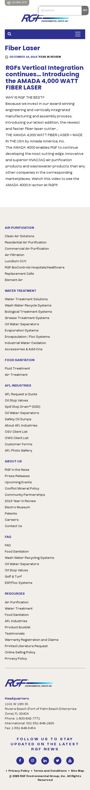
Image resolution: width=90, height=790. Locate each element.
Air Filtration (14, 255)
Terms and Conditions (50, 771)
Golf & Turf (13, 576)
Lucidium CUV (15, 261)
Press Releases (17, 476)
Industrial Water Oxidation (25, 343)
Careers (12, 520)
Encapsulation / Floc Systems (27, 336)
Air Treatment (16, 374)
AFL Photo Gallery (18, 450)
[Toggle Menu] (79, 34)
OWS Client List (17, 438)
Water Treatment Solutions (26, 299)
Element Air (14, 280)
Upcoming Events (18, 482)
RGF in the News (17, 469)
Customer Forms (18, 444)
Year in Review (50, 57)
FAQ (8, 545)
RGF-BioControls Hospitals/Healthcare (35, 267)
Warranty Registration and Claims (32, 640)
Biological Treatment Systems (28, 311)
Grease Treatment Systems (27, 318)
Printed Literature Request (26, 646)
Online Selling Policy (20, 652)
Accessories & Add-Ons (23, 349)
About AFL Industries (21, 425)
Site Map (77, 771)
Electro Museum (17, 507)
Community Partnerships (25, 495)
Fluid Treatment (17, 368)
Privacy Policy (16, 658)
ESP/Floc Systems (18, 583)
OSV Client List (16, 431)
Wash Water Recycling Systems (29, 558)
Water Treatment (19, 608)
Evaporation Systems (22, 330)
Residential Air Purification (26, 242)
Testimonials (15, 633)
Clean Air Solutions (19, 236)
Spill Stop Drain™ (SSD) (22, 406)
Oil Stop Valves (16, 400)
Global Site (19, 2)
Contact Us (13, 526)
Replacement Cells (19, 273)
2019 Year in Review (20, 501)
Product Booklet (17, 627)
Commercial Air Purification (27, 248)
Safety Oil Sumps (18, 419)
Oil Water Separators (22, 324)
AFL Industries (16, 621)
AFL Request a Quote (21, 394)
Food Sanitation (17, 551)
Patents (11, 513)
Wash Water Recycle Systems (28, 305)
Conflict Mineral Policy (22, 488)
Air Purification (17, 602)
